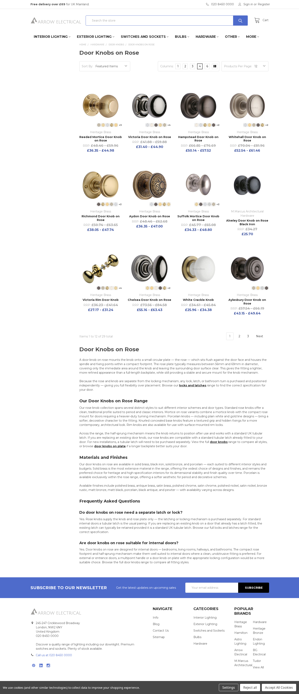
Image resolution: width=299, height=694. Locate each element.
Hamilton (241, 633)
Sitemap (159, 637)
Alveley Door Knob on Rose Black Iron (247, 222)
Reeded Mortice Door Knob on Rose (100, 138)
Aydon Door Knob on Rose (149, 216)
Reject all (250, 687)
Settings (228, 687)
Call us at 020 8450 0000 (54, 655)
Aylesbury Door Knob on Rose (247, 301)
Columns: (167, 66)
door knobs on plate (110, 446)
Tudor (257, 661)
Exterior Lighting (94, 37)
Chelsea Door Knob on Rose (149, 300)
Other (231, 37)
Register (264, 4)
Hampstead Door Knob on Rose (198, 138)
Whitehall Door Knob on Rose (247, 138)
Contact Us (161, 630)
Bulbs (181, 37)
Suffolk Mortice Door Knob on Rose (198, 218)
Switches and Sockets (143, 37)
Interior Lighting (51, 37)
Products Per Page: (238, 66)
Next (260, 336)
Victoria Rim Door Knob (101, 300)
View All (258, 667)
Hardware (206, 37)
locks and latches (192, 385)
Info (155, 617)
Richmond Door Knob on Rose (101, 218)
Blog (156, 624)
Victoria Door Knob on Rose (149, 137)
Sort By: (87, 66)
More (251, 37)
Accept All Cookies (279, 687)
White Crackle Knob (198, 300)
